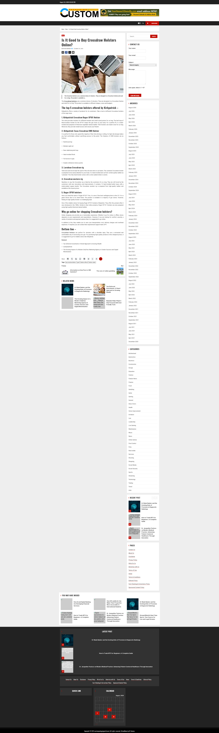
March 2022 (132, 298)
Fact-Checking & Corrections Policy (139, 584)
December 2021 (133, 309)
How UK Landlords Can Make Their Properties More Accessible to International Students (99, 604)
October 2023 (133, 230)
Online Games (133, 440)
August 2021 (132, 323)
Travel (130, 486)
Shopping (131, 461)
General (131, 400)
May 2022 (132, 291)
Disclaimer (132, 556)
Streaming (132, 476)
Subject (131, 62)
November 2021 (133, 313)
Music (130, 432)
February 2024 (133, 215)
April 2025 (132, 165)
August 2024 (132, 194)
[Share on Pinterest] (84, 258)
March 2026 (132, 125)
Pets (130, 447)
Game (130, 393)
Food (130, 386)
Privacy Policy (133, 560)
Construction (132, 364)
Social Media (132, 465)
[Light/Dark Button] (139, 23)
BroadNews (124, 731)
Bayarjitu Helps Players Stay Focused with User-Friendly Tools (99, 303)
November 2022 (133, 269)
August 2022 (132, 280)
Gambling (131, 389)
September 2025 (134, 147)
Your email (132, 55)
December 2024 (133, 179)
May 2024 (132, 205)
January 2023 (133, 262)
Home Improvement (134, 411)
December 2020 (133, 341)
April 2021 (132, 338)
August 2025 (132, 151)
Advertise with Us (134, 567)
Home (130, 574)
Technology (132, 479)
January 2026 (133, 133)
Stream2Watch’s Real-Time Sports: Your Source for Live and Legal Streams (133, 617)
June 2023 (132, 244)
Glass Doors (132, 404)
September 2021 (134, 320)
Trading (131, 483)
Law (130, 418)
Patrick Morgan (67, 48)
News (63, 35)
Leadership (132, 422)
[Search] (143, 23)
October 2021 (133, 316)
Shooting (131, 458)
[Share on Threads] (96, 258)
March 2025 (132, 169)
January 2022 (133, 305)
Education (131, 371)
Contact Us (132, 550)
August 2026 (132, 107)
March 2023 (132, 255)
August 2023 (132, 237)
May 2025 (132, 161)
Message (132, 69)
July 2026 (131, 111)
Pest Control (132, 443)
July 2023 (131, 241)
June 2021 (132, 331)
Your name (132, 48)
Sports (131, 472)
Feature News (133, 378)
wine (130, 490)
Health (130, 407)
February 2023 (133, 259)
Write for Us (132, 563)
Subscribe (154, 23)
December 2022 (133, 266)
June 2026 (132, 115)
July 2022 (131, 284)
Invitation (131, 414)
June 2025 (132, 158)
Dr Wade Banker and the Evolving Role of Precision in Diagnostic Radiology (67, 289)
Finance (131, 382)
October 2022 (133, 273)
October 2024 (133, 187)
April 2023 (132, 251)
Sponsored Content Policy (136, 587)
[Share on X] (72, 258)
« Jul (96, 723)
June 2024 (132, 201)
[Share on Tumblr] (92, 258)
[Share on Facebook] (67, 258)
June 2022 (132, 287)
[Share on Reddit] (88, 258)
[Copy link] (100, 258)
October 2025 (133, 143)
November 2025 (133, 140)
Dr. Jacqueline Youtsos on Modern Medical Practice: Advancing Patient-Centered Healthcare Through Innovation (134, 520)
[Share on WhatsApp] (80, 258)
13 (109, 710)
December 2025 (133, 136)
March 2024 (132, 212)
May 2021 (132, 334)
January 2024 (133, 219)
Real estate (132, 450)
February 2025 (133, 172)
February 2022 (133, 302)
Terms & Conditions (134, 577)
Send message (135, 96)
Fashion (131, 375)
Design (131, 368)
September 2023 (134, 233)
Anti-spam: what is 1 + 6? (137, 87)
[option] (143, 507)
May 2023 (132, 248)
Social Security (133, 468)
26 (105, 717)
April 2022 (132, 295)
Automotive (132, 357)
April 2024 (132, 208)
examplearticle (67, 247)
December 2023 (133, 223)
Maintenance (132, 429)
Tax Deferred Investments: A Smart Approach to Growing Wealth (82, 244)
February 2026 (133, 129)
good (78, 262)
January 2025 (133, 176)
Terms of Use (133, 570)
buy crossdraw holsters (71, 262)
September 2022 (134, 277)
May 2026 (132, 118)
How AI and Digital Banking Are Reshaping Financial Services (134, 533)
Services (131, 454)
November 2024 (133, 183)
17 (97, 713)
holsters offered (84, 262)
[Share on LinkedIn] (76, 258)
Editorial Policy (133, 580)
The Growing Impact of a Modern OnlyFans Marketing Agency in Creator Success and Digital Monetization (67, 303)
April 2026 (132, 122)
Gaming (131, 396)
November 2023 (133, 226)
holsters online (92, 262)
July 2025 (131, 154)
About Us (131, 553)
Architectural (132, 353)
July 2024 (131, 197)
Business (131, 360)
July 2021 (131, 327)
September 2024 (134, 190)
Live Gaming (132, 425)
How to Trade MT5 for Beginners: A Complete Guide (134, 506)
